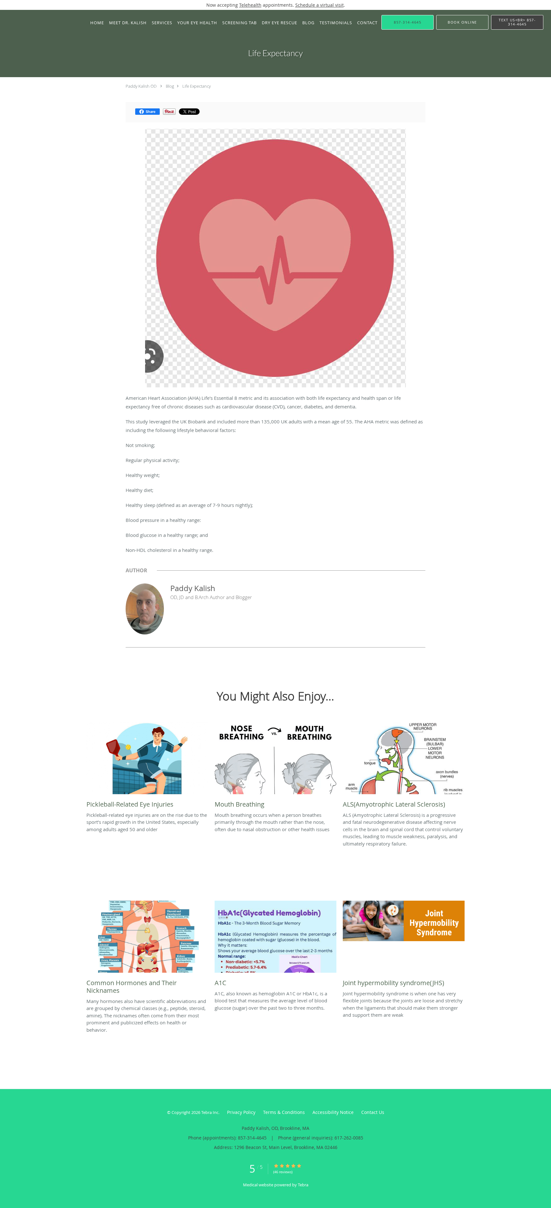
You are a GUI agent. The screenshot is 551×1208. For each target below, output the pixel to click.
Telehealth (250, 5)
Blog (170, 86)
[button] (462, 22)
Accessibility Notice (333, 1112)
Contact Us (372, 1112)
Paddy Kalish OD (141, 86)
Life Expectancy (196, 86)
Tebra (303, 1185)
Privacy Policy (241, 1112)
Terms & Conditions (284, 1112)
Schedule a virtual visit (319, 5)
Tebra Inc (209, 1112)
